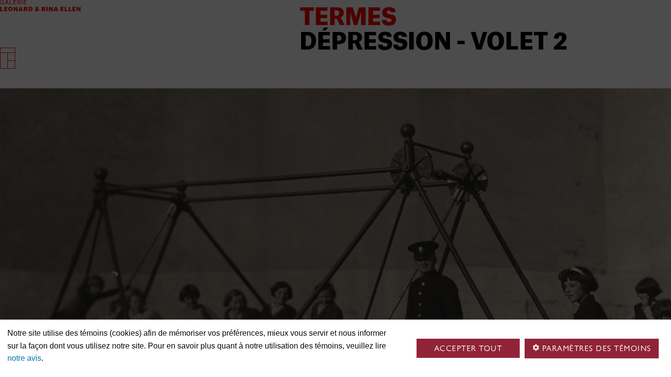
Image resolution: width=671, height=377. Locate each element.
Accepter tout (468, 348)
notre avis (24, 358)
